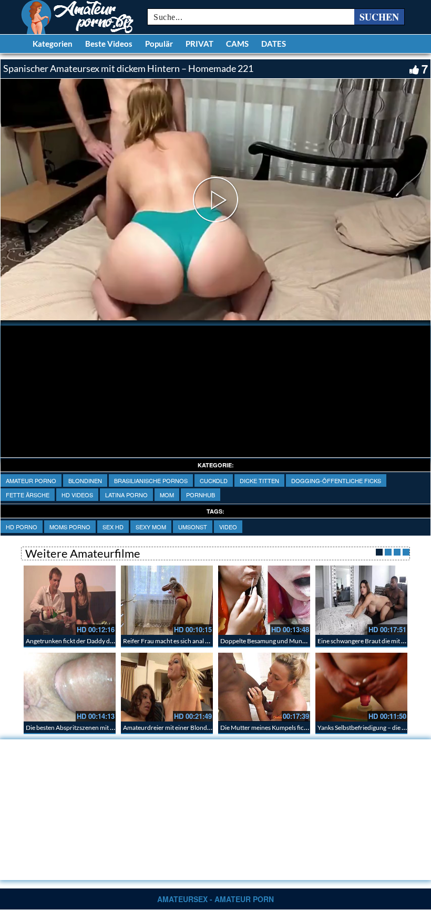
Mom (167, 494)
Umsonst (192, 526)
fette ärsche (27, 494)
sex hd (113, 526)
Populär (159, 43)
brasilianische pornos (151, 480)
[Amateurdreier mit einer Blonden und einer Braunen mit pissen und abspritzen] (167, 687)
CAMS (237, 43)
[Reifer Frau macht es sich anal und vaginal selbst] (167, 600)
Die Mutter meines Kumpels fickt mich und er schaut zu (295, 727)
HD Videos (77, 494)
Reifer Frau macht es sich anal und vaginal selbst (188, 641)
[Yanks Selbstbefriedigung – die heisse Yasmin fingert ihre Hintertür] (361, 687)
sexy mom (151, 526)
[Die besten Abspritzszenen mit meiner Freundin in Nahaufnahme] (70, 687)
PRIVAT (199, 43)
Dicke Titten (259, 480)
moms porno (69, 526)
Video (228, 526)
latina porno (126, 494)
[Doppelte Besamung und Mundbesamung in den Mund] (264, 600)
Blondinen (85, 480)
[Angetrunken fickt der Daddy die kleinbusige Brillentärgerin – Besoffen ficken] (70, 600)
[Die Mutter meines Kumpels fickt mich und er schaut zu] (264, 687)
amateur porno (31, 480)
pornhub (200, 494)
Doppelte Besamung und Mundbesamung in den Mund (295, 641)
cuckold (214, 480)
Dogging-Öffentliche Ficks (336, 480)
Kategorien (53, 43)
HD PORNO (21, 526)
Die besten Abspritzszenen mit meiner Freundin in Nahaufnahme (114, 727)
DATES (273, 43)
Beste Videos (108, 43)
